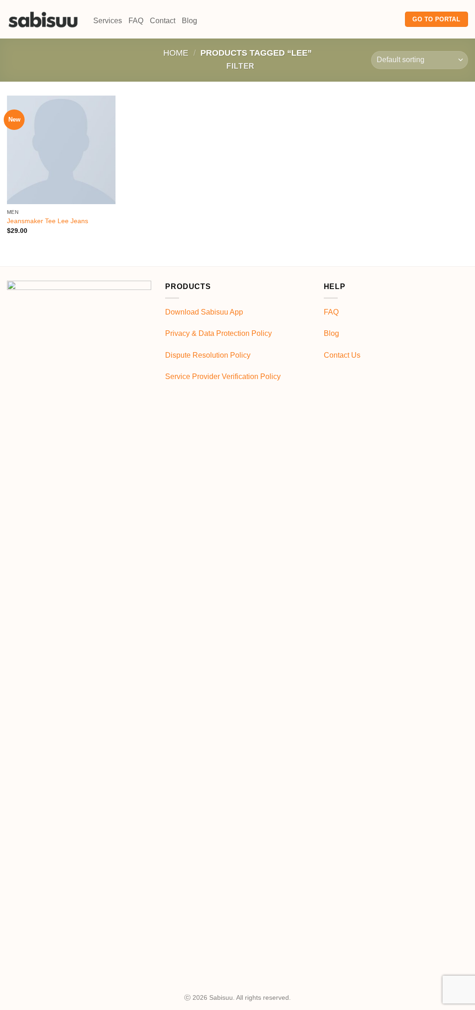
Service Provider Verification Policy (223, 376)
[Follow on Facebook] (368, 19)
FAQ (135, 21)
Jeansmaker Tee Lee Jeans (47, 221)
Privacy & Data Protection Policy (218, 333)
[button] (236, 66)
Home (175, 53)
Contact (162, 21)
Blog (189, 21)
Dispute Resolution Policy (207, 355)
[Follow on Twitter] (392, 19)
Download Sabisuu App (204, 312)
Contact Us (342, 355)
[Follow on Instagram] (380, 19)
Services (107, 21)
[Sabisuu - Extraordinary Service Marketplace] (43, 19)
